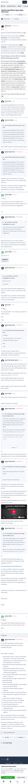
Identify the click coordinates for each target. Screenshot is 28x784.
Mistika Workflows (21, 61)
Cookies (21, 763)
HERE (22, 53)
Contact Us (15, 763)
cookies (10, 769)
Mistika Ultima (15, 87)
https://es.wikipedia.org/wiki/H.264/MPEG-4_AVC (11, 566)
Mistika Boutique (12, 71)
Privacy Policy (8, 763)
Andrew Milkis (8, 194)
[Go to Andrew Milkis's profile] (2, 195)
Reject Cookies (21, 777)
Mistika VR (3, 71)
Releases (17, 19)
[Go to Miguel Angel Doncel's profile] (2, 152)
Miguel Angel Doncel (10, 151)
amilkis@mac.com (7, 224)
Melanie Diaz (7, 19)
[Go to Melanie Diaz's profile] (2, 19)
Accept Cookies (8, 777)
